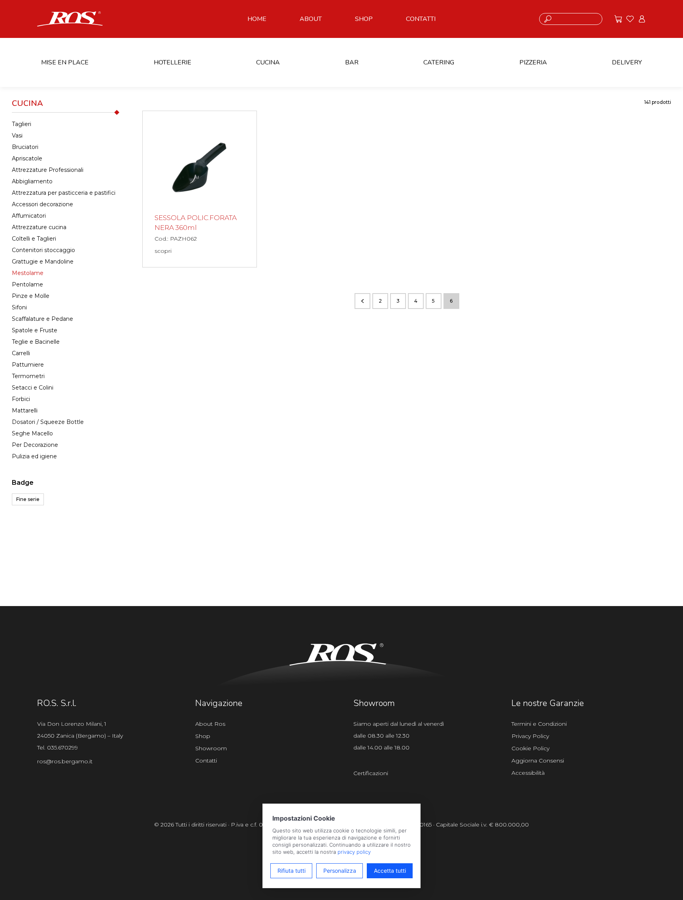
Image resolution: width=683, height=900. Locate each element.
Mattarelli (25, 410)
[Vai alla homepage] (70, 18)
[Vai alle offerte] (618, 19)
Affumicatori (29, 215)
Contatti (206, 760)
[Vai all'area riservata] (642, 19)
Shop (202, 736)
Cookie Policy (530, 748)
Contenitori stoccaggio (43, 250)
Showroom (211, 748)
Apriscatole (27, 158)
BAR (351, 62)
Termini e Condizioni (539, 723)
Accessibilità (528, 772)
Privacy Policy (530, 736)
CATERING (438, 62)
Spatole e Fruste (34, 330)
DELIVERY (627, 62)
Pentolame (27, 284)
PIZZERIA (533, 62)
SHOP (364, 19)
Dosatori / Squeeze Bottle (48, 422)
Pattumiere (28, 364)
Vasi (17, 135)
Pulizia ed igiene (34, 456)
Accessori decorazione (42, 204)
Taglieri (21, 124)
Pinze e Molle (30, 295)
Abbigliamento (32, 181)
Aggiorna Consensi (537, 760)
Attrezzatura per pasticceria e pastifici (63, 192)
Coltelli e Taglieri (34, 238)
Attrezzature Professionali (47, 169)
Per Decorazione (35, 444)
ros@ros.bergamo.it (64, 761)
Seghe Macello (32, 433)
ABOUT (311, 19)
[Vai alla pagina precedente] (362, 301)
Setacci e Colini (32, 387)
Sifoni (19, 307)
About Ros (210, 723)
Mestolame (27, 273)
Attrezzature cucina (39, 227)
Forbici (21, 399)
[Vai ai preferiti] (630, 19)
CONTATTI (421, 19)
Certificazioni (370, 773)
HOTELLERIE (172, 62)
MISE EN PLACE (65, 62)
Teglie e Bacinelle (36, 341)
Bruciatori (25, 147)
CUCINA (268, 62)
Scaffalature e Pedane (42, 318)
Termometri (28, 376)
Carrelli (21, 353)
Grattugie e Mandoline (43, 261)
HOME (256, 19)
